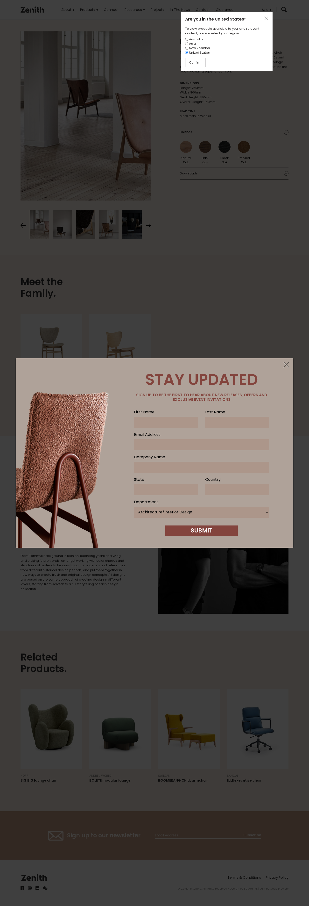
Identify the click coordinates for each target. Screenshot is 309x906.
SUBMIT (201, 530)
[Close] (286, 365)
